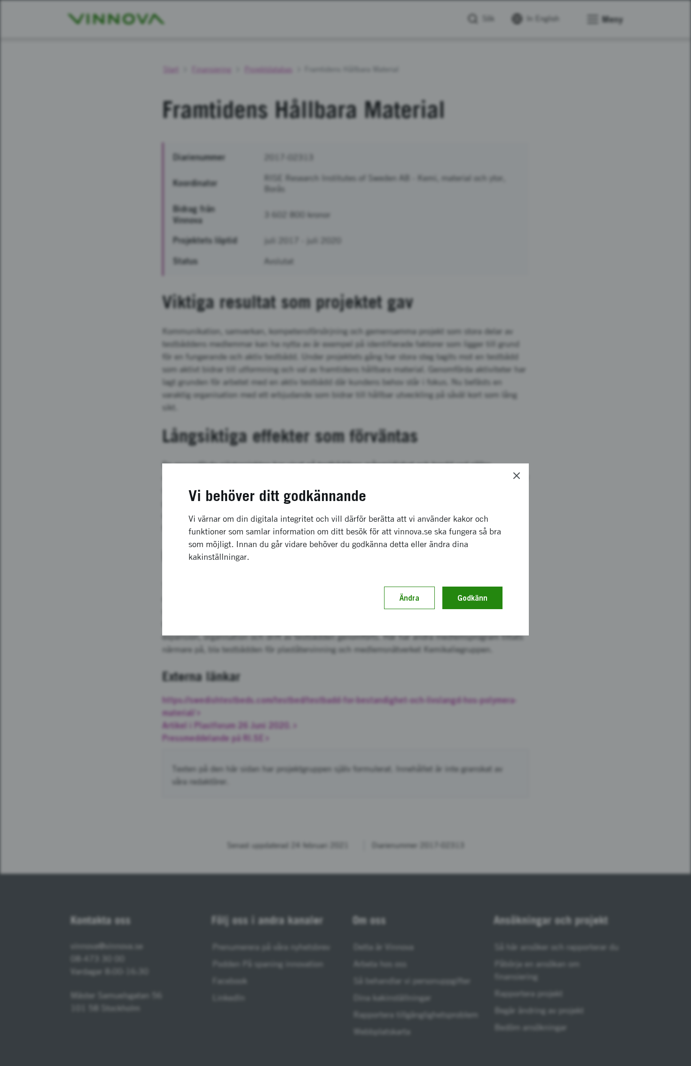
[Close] (516, 475)
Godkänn (472, 598)
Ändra (409, 598)
